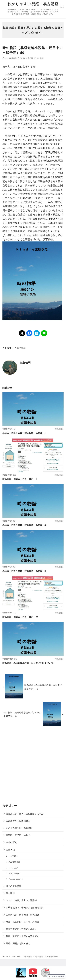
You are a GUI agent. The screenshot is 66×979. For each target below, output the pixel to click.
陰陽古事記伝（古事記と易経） (21, 928)
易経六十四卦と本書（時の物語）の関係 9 (24, 570)
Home (5, 956)
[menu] (61, 5)
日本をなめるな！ (16, 879)
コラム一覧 (16, 956)
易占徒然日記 (14, 861)
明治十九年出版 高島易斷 (19, 827)
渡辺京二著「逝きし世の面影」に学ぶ (25, 813)
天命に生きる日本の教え (18, 820)
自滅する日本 (14, 873)
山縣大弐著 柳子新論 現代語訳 (22, 914)
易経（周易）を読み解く (18, 943)
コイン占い (13, 867)
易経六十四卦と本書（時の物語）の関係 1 (24, 433)
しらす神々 (13, 856)
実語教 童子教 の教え (18, 835)
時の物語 (40, 58)
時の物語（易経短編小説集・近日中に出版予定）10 (28, 662)
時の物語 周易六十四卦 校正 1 (19, 478)
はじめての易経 (13, 885)
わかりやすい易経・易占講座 (33, 3)
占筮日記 (10, 849)
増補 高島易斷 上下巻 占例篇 (22, 921)
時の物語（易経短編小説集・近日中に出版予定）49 (43, 686)
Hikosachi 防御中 (57, 976)
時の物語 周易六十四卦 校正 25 (20, 616)
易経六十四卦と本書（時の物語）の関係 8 (24, 524)
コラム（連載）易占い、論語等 (21, 900)
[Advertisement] (33, 767)
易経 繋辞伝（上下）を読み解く (22, 936)
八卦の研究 (11, 842)
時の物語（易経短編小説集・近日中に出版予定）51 (22, 714)
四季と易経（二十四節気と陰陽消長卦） (26, 907)
